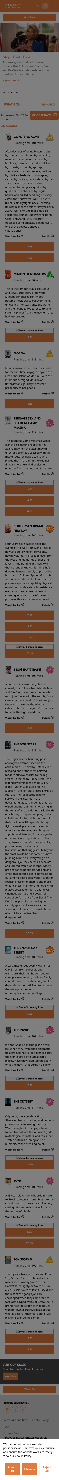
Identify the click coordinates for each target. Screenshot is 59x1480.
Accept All (12, 1469)
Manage (29, 1469)
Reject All (47, 1469)
